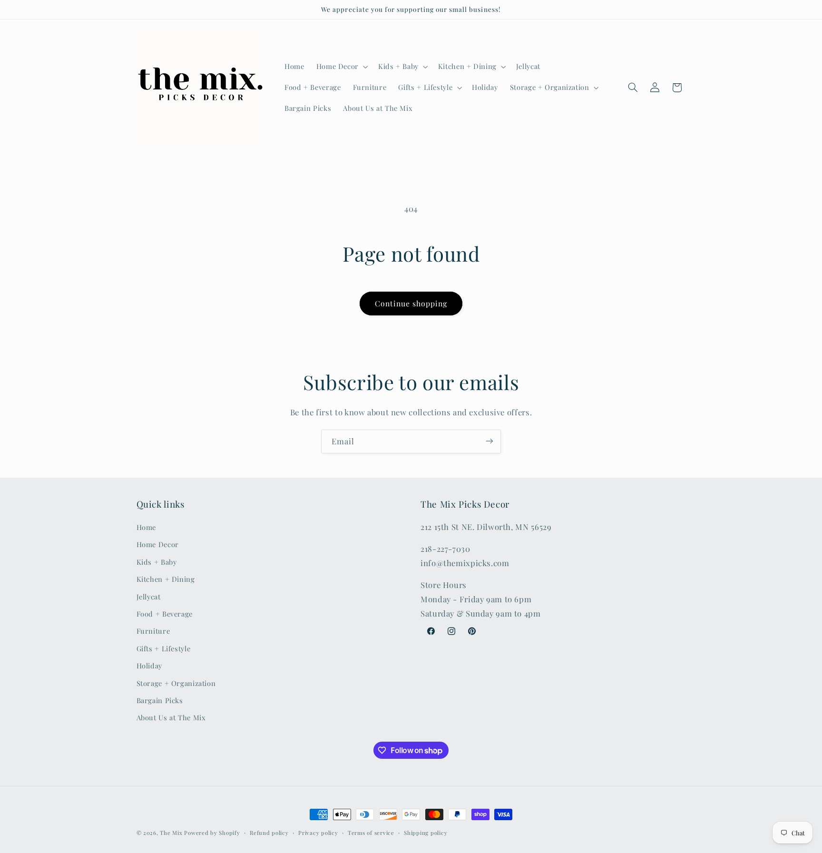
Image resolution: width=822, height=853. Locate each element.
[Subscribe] (489, 441)
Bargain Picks (160, 700)
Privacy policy (318, 832)
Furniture (153, 631)
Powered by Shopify (212, 832)
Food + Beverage (165, 613)
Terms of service (371, 832)
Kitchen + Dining (166, 579)
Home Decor (158, 544)
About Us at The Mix (171, 718)
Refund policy (269, 832)
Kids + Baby (157, 562)
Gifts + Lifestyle (164, 648)
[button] (341, 66)
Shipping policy (425, 832)
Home (147, 527)
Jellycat (149, 596)
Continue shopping (411, 303)
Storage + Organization (176, 683)
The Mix (171, 832)
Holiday (149, 666)
